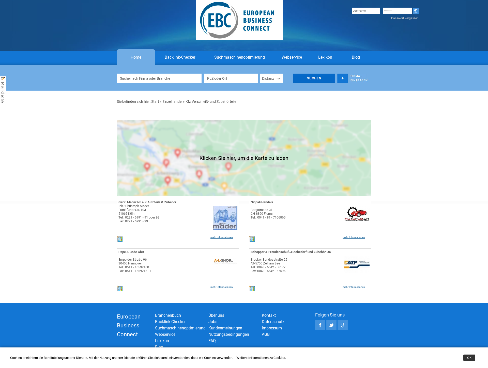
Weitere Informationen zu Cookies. (261, 358)
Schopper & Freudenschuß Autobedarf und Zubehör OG (291, 252)
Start (155, 101)
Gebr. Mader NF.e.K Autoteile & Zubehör (147, 202)
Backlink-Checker (180, 57)
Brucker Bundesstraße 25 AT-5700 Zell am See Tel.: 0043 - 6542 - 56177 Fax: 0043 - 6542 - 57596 (269, 265)
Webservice (292, 57)
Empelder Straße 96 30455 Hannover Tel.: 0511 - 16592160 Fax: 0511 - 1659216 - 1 (134, 265)
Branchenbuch (168, 315)
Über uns (216, 315)
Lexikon (325, 57)
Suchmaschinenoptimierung (239, 57)
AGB (266, 334)
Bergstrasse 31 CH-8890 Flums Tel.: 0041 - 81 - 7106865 (268, 213)
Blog (356, 57)
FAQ (212, 340)
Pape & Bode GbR (131, 252)
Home (136, 57)
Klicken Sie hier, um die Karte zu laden (244, 158)
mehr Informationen (221, 237)
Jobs (212, 321)
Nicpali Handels (262, 202)
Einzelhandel (172, 101)
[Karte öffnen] (120, 240)
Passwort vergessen (405, 18)
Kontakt (269, 315)
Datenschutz (273, 321)
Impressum (272, 328)
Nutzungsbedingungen (228, 334)
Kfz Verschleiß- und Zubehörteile (211, 101)
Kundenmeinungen (225, 328)
